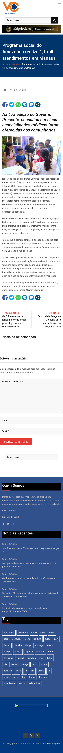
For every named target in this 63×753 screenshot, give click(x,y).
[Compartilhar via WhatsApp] (18, 104)
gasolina (32, 658)
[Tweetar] (11, 104)
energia (7, 651)
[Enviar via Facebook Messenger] (31, 104)
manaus (15, 664)
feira (50, 651)
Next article (53, 313)
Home (7, 64)
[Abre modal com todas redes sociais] (38, 104)
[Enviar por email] (24, 104)
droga (28, 645)
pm (32, 670)
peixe (18, 670)
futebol (20, 658)
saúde (7, 677)
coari (6, 639)
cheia (52, 632)
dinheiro (18, 645)
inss (41, 658)
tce (23, 677)
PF (26, 670)
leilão (49, 658)
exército (40, 651)
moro (34, 664)
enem (50, 645)
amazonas (9, 632)
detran (7, 645)
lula (5, 664)
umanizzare (9, 683)
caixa (43, 632)
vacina (22, 683)
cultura (37, 639)
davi (56, 639)
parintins (8, 670)
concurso (17, 639)
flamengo (8, 658)
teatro (32, 677)
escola (18, 651)
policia (41, 670)
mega (25, 664)
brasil (34, 632)
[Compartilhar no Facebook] (5, 104)
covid (27, 639)
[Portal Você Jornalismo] (5, 90)
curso (47, 639)
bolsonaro (23, 632)
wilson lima (34, 683)
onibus (44, 664)
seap (15, 677)
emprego (39, 645)
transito (43, 677)
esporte (29, 651)
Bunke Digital (53, 743)
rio (49, 670)
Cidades (16, 64)
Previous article (11, 313)
